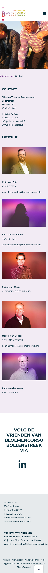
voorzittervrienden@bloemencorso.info (25, 544)
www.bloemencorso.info (17, 521)
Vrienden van (6, 76)
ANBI (43, 560)
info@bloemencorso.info (17, 517)
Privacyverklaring (32, 560)
